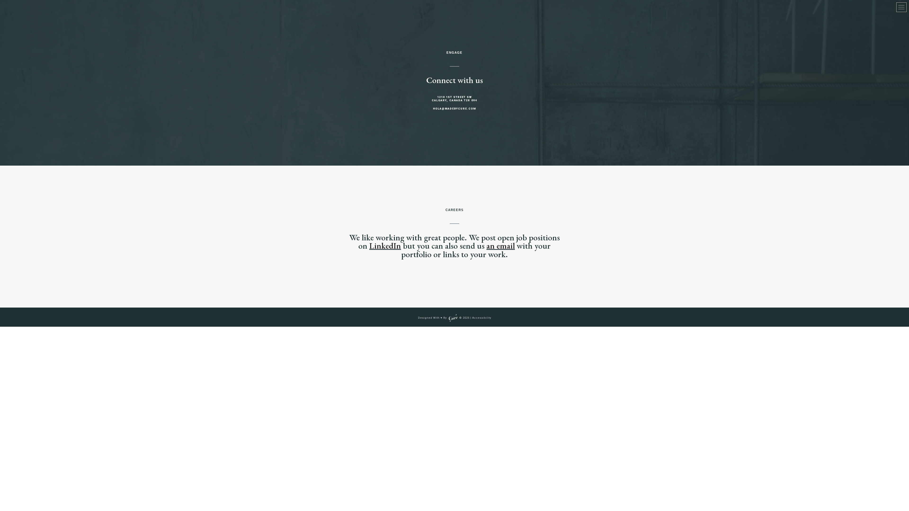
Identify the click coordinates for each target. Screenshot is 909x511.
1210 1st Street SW (454, 97)
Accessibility (481, 317)
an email (500, 245)
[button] (901, 7)
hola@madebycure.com (454, 108)
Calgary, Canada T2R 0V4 (454, 100)
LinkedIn (385, 245)
